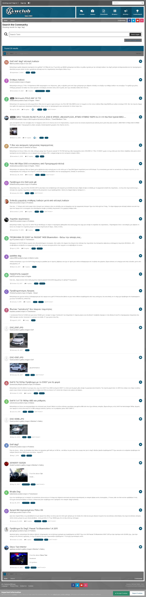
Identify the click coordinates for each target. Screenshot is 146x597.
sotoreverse (14, 403)
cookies (14, 594)
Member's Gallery (37, 421)
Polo (29, 512)
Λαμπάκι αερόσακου (19, 219)
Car (41, 473)
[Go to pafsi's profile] (6, 146)
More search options (133, 40)
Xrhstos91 (13, 447)
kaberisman (13, 494)
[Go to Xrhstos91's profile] (6, 445)
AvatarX (12, 465)
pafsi (11, 147)
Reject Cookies (137, 593)
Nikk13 (12, 63)
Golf (32, 330)
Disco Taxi (43, 555)
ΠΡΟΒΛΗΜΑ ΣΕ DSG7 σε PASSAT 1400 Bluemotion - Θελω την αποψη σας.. (46, 237)
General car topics (31, 147)
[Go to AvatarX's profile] (6, 464)
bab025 (12, 276)
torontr (12, 82)
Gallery (92, 14)
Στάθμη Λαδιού (17, 80)
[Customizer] (29, 3)
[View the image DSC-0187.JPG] (19, 367)
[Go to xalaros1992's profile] (6, 257)
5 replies (29, 211)
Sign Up (23, 3)
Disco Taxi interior (18, 547)
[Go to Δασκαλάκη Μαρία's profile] (6, 383)
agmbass (13, 549)
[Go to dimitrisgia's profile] (6, 511)
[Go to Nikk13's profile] (6, 62)
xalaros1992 (14, 258)
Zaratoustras (14, 100)
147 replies (27, 137)
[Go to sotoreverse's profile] (6, 401)
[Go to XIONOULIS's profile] (6, 118)
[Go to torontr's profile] (6, 81)
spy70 (12, 239)
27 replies (29, 156)
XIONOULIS (13, 119)
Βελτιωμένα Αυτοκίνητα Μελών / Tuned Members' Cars (47, 119)
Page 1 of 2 (23, 53)
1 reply (26, 320)
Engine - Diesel (33, 293)
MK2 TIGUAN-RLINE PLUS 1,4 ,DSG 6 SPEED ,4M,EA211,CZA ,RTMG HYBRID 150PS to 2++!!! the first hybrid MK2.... (71, 117)
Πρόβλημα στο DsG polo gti (23, 182)
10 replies (29, 521)
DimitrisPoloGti (14, 184)
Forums (81, 14)
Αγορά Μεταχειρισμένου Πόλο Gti (26, 510)
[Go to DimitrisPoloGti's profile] (6, 183)
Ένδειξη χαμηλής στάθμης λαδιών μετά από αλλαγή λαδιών (39, 200)
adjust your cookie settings (61, 594)
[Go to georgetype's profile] (6, 529)
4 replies (30, 91)
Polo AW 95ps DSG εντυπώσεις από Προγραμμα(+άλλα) (37, 163)
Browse (114, 14)
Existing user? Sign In (10, 3)
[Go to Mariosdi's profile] (6, 201)
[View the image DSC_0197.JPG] (19, 340)
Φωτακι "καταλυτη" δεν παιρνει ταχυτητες (31, 309)
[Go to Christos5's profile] (6, 292)
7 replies (27, 267)
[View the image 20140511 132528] (19, 475)
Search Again (135, 34)
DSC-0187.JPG (16, 357)
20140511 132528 (18, 463)
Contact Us (23, 586)
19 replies (30, 174)
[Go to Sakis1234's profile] (6, 220)
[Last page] (16, 53)
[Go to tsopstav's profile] (6, 310)
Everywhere (134, 3)
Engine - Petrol (34, 100)
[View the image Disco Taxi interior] (19, 558)
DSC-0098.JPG (17, 419)
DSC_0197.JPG (16, 327)
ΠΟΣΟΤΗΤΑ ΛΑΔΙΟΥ (19, 274)
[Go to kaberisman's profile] (6, 492)
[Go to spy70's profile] (6, 238)
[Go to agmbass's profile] (6, 548)
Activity (125, 14)
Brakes (32, 403)
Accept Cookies (122, 593)
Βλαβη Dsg (15, 491)
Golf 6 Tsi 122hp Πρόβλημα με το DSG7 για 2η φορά (35, 382)
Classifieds (104, 14)
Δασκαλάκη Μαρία (16, 384)
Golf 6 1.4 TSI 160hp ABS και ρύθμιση (27, 400)
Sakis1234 (13, 221)
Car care (28, 63)
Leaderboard (137, 14)
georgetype (14, 531)
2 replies (28, 302)
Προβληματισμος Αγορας (22, 291)
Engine (28, 82)
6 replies (29, 283)
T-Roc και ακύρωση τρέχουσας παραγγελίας (31, 145)
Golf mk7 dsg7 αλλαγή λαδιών (24, 61)
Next (12, 53)
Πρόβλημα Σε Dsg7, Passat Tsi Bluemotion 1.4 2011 (34, 528)
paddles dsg (15, 256)
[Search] (142, 3)
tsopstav (12, 311)
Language (4, 586)
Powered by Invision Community (135, 586)
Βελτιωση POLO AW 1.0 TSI (28, 98)
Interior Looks (33, 258)
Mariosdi (12, 203)
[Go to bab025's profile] (6, 275)
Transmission (30, 239)
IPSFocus (12, 584)
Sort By (138, 53)
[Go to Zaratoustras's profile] (6, 99)
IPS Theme (4, 584)
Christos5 (13, 293)
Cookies (30, 586)
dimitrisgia (13, 512)
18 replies (26, 109)
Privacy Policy (14, 586)
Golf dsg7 (14, 444)
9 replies (30, 230)
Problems (34, 184)
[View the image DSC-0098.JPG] (19, 430)
